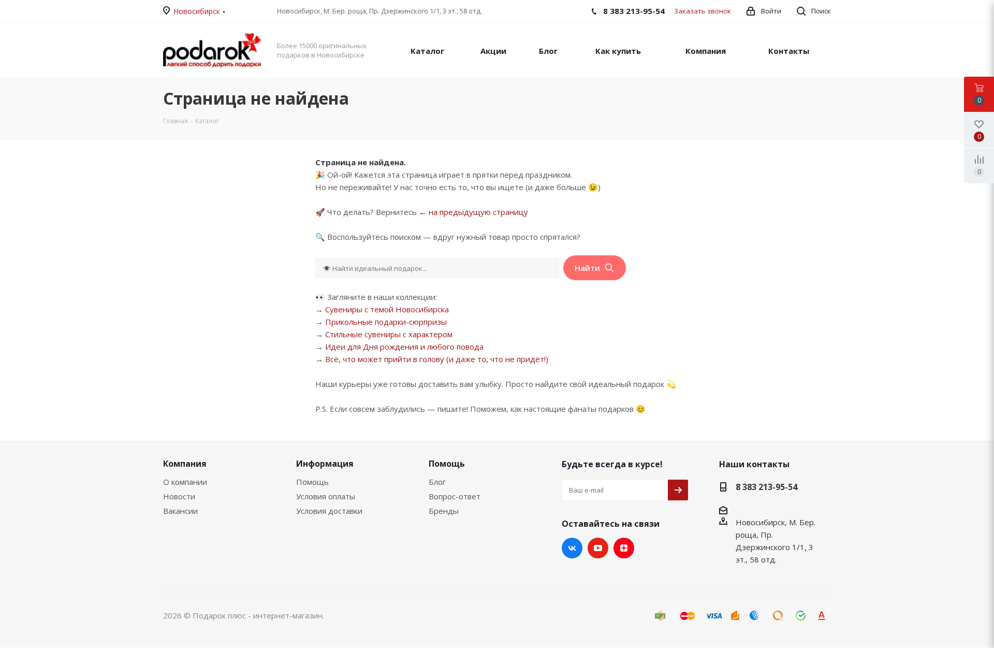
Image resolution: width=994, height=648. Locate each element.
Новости (179, 496)
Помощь (312, 482)
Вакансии (180, 511)
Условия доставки (329, 511)
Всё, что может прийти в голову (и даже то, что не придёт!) (436, 359)
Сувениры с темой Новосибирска (387, 309)
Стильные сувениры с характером (388, 334)
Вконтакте (572, 548)
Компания (185, 463)
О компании (185, 482)
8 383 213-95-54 (766, 487)
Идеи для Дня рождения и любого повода (404, 346)
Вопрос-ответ (454, 496)
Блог (437, 482)
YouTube (598, 548)
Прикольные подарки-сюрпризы (386, 321)
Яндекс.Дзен (623, 548)
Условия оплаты (325, 496)
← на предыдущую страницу (473, 212)
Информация (325, 463)
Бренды (444, 511)
